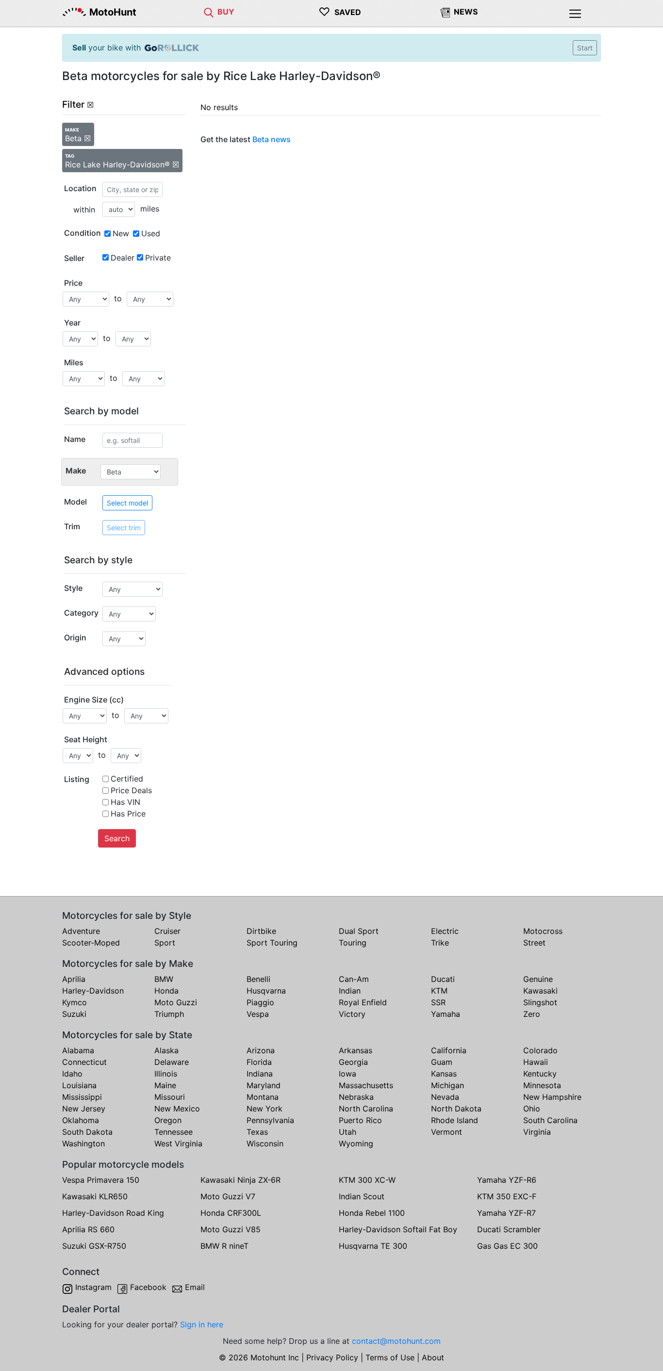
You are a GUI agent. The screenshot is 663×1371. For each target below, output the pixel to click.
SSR (438, 1002)
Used (150, 233)
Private (158, 257)
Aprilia (73, 979)
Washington (83, 1143)
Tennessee (173, 1132)
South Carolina (550, 1120)
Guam (441, 1062)
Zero (531, 1014)
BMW (163, 979)
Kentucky (540, 1073)
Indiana (260, 1073)
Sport (164, 942)
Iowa (347, 1073)
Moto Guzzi (175, 1002)
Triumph (169, 1014)
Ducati (443, 979)
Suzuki (74, 1014)
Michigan (447, 1085)
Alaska (166, 1050)
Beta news (271, 139)
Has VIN (125, 802)
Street (534, 942)
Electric (445, 931)
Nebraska (356, 1097)
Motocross (543, 931)
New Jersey (83, 1108)
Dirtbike (261, 931)
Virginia (537, 1132)
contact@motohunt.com (396, 1341)
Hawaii (535, 1062)
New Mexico (177, 1108)
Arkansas (355, 1050)
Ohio (531, 1108)
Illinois (165, 1073)
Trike (440, 942)
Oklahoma (80, 1120)
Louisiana (79, 1085)
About (433, 1357)
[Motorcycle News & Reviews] (445, 11)
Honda (166, 991)
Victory (352, 1014)
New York (264, 1108)
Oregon (168, 1120)
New (121, 233)
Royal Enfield (363, 1002)
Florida (259, 1062)
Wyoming (356, 1143)
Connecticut (84, 1062)
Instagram (93, 1287)
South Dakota (87, 1132)
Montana (263, 1097)
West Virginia (178, 1143)
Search (117, 838)
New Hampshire (552, 1097)
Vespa (258, 1014)
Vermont (446, 1132)
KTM (439, 991)
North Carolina (366, 1108)
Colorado (540, 1050)
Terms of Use (389, 1357)
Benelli (258, 979)
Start (585, 48)
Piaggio (260, 1002)
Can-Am (354, 979)
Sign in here (201, 1324)
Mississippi (82, 1097)
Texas (257, 1132)
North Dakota (456, 1108)
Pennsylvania (270, 1120)
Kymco (74, 1002)
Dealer (122, 257)
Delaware (171, 1062)
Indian (350, 991)
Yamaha (445, 1014)
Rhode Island (454, 1120)
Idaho (72, 1073)
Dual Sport (359, 931)
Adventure (81, 931)
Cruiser (167, 931)
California (448, 1050)
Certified (127, 778)
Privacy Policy (332, 1357)
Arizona (261, 1050)
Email (195, 1287)
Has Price (128, 813)
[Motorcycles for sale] (209, 11)
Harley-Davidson (93, 991)
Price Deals (131, 790)
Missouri (169, 1097)
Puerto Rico (360, 1120)
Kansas (444, 1073)
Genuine (538, 979)
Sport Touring (272, 942)
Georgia (353, 1062)
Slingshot (540, 1002)
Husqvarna (266, 991)
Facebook (148, 1287)
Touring (352, 942)
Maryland (264, 1085)
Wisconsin (265, 1143)
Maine (165, 1085)
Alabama (78, 1050)
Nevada (445, 1097)
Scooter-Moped (91, 942)
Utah (347, 1132)
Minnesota (542, 1085)
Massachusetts (366, 1085)
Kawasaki (540, 991)
